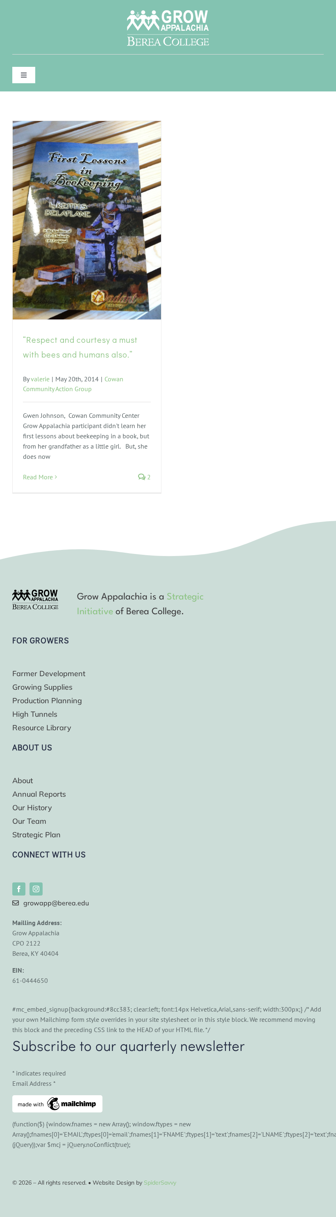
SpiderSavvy (160, 1182)
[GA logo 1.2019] (35, 593)
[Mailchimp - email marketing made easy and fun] (57, 1100)
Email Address (34, 1083)
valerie (40, 379)
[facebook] (18, 889)
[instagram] (36, 889)
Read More (38, 477)
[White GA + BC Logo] (168, 13)
